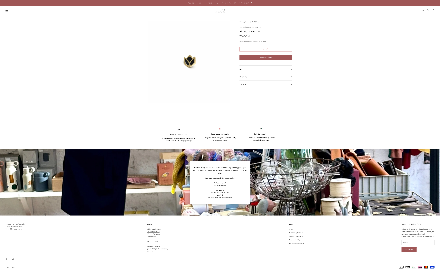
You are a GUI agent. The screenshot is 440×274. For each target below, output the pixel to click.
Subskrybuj (409, 250)
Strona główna (244, 22)
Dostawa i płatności (296, 233)
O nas (291, 229)
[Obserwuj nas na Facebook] (7, 259)
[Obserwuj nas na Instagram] (12, 259)
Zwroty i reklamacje (296, 236)
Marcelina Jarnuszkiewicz (250, 27)
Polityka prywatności (296, 244)
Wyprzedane (266, 49)
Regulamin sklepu (295, 240)
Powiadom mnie (266, 57)
